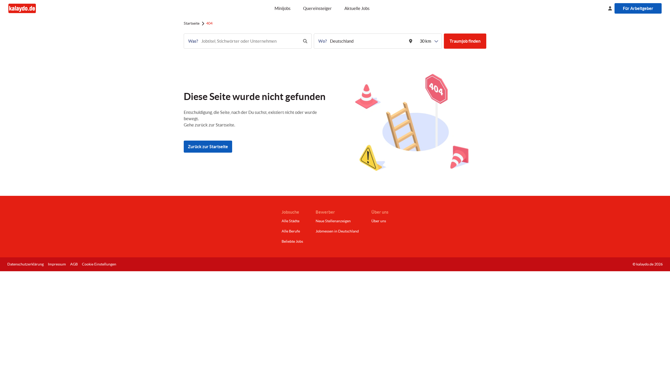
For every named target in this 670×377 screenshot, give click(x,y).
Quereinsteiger (317, 8)
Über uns (378, 221)
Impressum (57, 264)
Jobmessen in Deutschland (337, 231)
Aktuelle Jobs (357, 8)
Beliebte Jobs (292, 241)
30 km (425, 41)
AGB (74, 264)
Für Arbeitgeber (638, 8)
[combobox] (249, 41)
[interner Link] (22, 8)
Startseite (191, 23)
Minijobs (283, 8)
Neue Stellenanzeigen (333, 221)
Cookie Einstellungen (99, 264)
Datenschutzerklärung (25, 264)
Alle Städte (290, 221)
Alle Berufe (291, 231)
